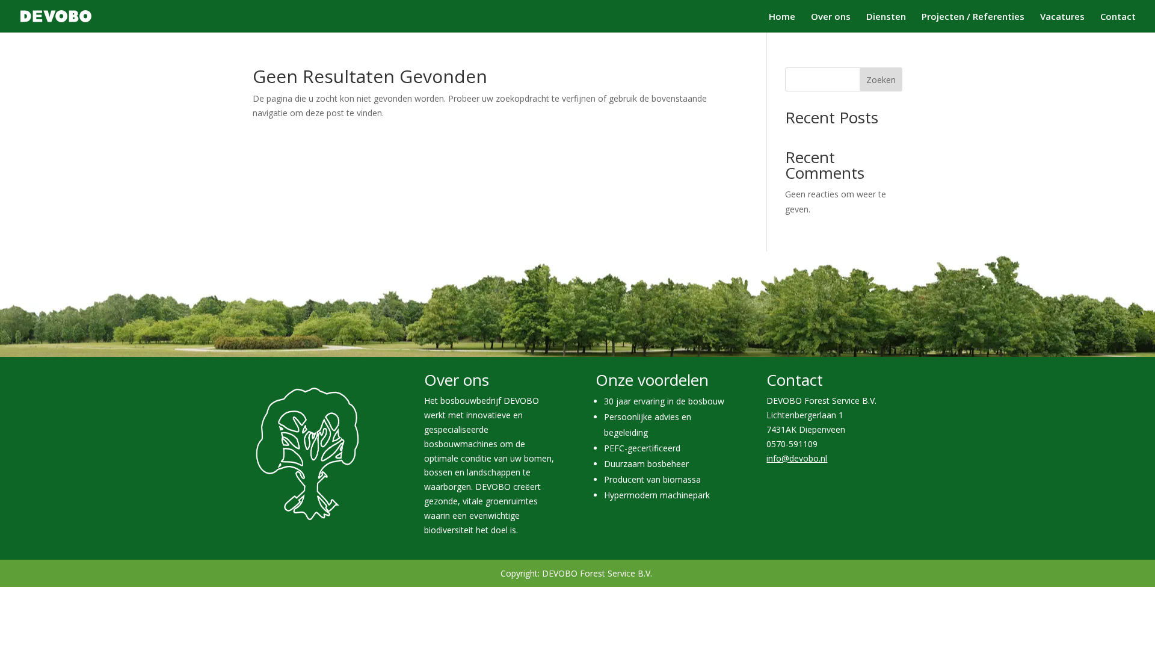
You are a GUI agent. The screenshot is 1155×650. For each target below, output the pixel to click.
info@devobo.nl (796, 458)
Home (782, 17)
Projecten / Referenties (973, 17)
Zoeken (881, 79)
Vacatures (1062, 17)
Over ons (831, 17)
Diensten (886, 17)
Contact (1118, 17)
